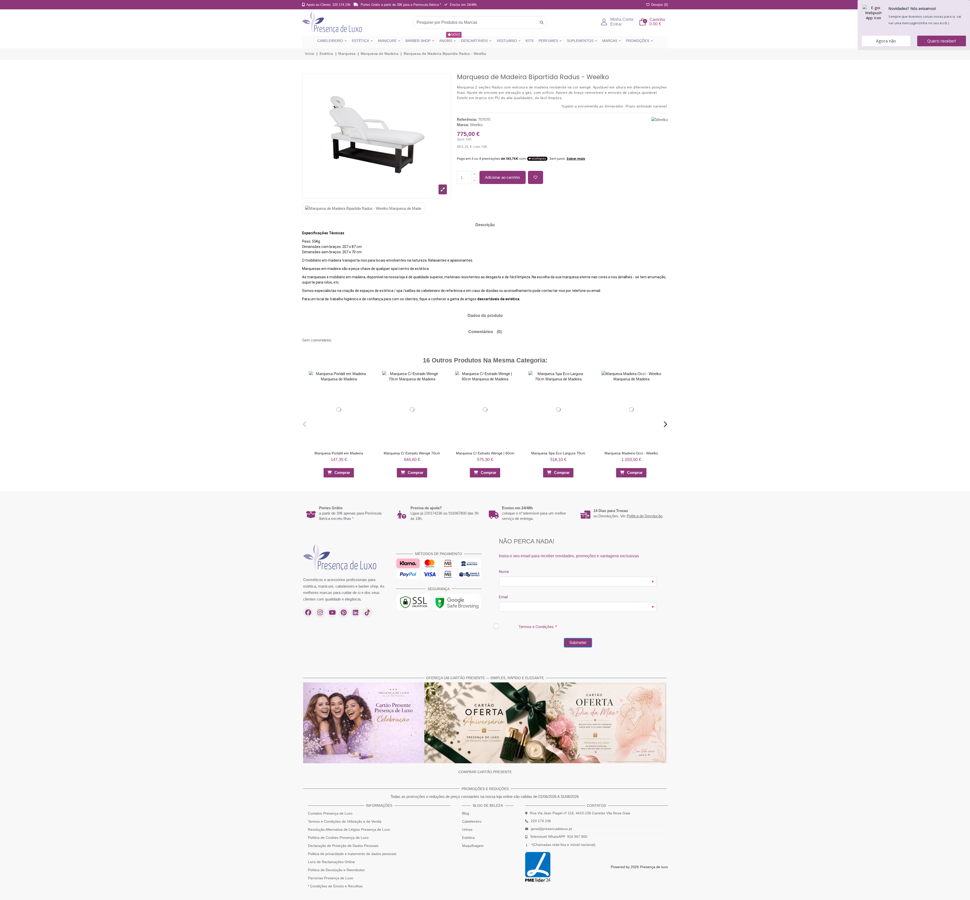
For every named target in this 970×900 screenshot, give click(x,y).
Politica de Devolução (644, 516)
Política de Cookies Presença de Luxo (338, 837)
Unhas (467, 829)
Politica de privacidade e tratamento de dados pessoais (352, 854)
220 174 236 (541, 821)
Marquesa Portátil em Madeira (338, 453)
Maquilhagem (473, 845)
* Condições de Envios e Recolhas (335, 886)
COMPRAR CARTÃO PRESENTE (485, 772)
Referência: (467, 119)
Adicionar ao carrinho (502, 177)
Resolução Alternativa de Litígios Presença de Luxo (349, 829)
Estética (468, 837)
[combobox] (480, 22)
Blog (465, 813)
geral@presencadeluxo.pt (551, 829)
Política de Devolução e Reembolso (336, 870)
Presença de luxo (654, 867)
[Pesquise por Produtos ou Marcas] (541, 22)
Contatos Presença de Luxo (330, 813)
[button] (305, 424)
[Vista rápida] (366, 386)
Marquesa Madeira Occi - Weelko (631, 453)
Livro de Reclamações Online (331, 862)
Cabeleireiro (471, 821)
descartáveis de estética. (498, 299)
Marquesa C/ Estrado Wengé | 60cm (485, 453)
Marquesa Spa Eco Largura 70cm (558, 453)
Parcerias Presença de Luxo (330, 878)
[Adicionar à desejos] (535, 177)
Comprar (342, 472)
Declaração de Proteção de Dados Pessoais (343, 845)
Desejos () (659, 5)
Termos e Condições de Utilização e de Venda (344, 821)
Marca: (463, 125)
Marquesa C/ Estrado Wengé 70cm (412, 453)
